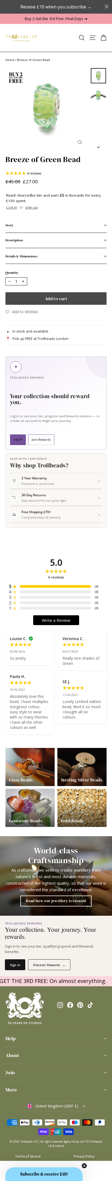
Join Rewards (41, 439)
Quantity (11, 273)
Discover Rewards (49, 965)
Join (10, 1072)
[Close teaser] (84, 1165)
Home (9, 60)
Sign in (15, 965)
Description (14, 240)
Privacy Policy (84, 1156)
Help (10, 1038)
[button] (21, 311)
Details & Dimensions (21, 256)
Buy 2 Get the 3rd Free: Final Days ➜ (56, 18)
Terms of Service (28, 1156)
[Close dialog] (106, 6)
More (11, 1089)
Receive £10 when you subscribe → (56, 7)
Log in (12, 207)
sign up (31, 207)
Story (9, 225)
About (12, 1055)
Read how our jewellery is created (56, 900)
